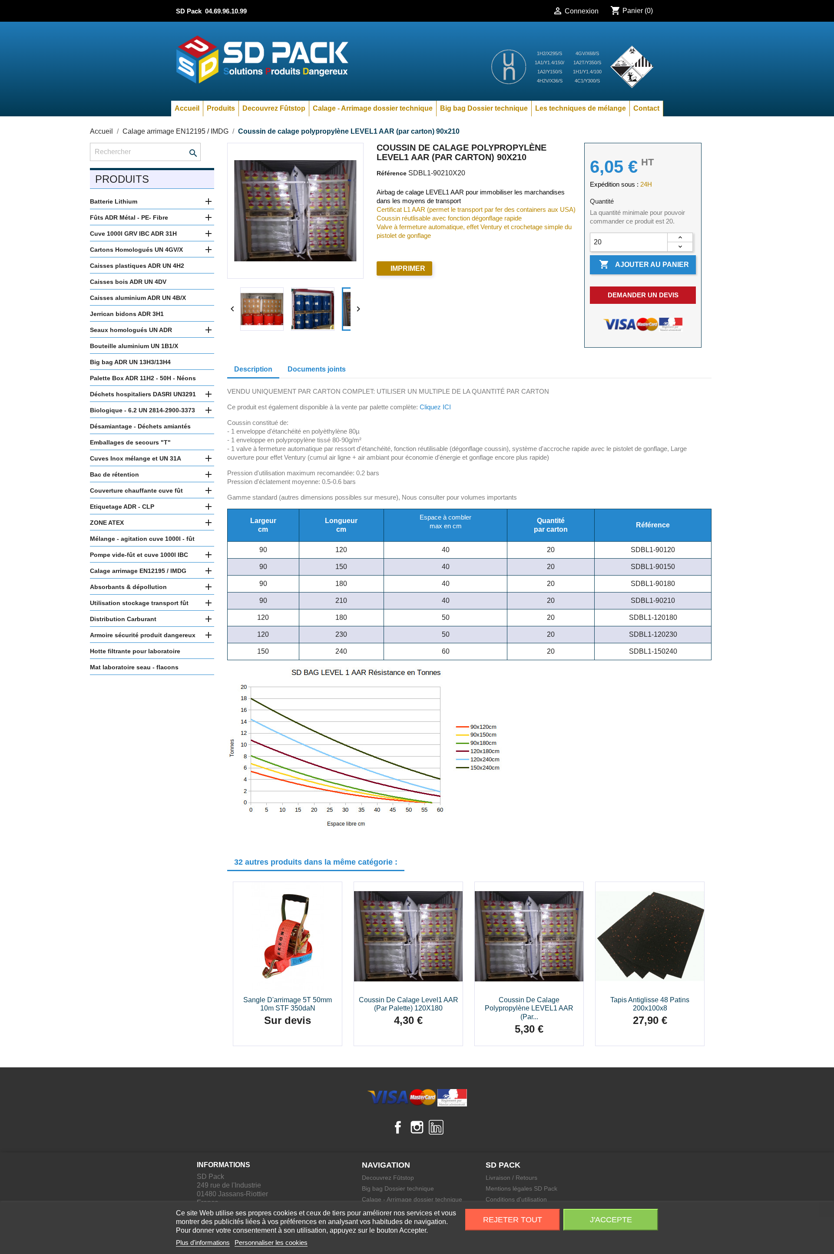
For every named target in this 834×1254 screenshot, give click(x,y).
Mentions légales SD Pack (521, 1188)
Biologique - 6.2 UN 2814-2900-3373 (142, 410)
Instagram (417, 1127)
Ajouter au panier (644, 264)
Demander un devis (643, 295)
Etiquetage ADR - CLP (122, 506)
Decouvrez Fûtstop (273, 108)
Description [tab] (253, 369)
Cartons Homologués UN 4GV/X (136, 249)
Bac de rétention (114, 474)
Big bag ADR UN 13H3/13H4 (130, 362)
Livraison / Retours (511, 1177)
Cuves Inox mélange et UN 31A (135, 458)
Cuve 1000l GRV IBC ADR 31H (133, 233)
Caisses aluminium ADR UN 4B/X (138, 297)
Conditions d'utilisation (516, 1199)
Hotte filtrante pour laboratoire (135, 651)
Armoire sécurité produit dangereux (142, 635)
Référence (392, 173)
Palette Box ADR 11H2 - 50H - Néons (143, 378)
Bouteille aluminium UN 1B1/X (134, 345)
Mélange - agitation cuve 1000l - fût (142, 538)
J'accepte (611, 1219)
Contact (646, 108)
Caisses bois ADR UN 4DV (128, 281)
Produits (221, 108)
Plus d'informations (203, 1242)
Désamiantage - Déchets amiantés (140, 426)
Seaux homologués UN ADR (131, 329)
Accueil (187, 108)
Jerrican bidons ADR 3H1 (127, 313)
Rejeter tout (512, 1219)
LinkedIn (436, 1127)
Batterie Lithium (113, 201)
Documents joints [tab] (317, 369)
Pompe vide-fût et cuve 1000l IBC (139, 554)
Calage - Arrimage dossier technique (373, 108)
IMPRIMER (408, 268)
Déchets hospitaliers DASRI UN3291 (143, 394)
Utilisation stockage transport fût (139, 602)
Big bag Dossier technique (484, 108)
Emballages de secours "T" (130, 442)
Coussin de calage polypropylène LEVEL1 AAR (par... (529, 1008)
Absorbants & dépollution (128, 586)
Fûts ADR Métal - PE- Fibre (129, 217)
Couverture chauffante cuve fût (136, 490)
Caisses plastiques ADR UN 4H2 (137, 265)
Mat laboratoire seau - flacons (134, 667)
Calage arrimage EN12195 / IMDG (138, 570)
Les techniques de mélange (580, 108)
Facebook (398, 1127)
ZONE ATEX (107, 522)
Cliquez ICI (435, 407)
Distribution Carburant (123, 618)
